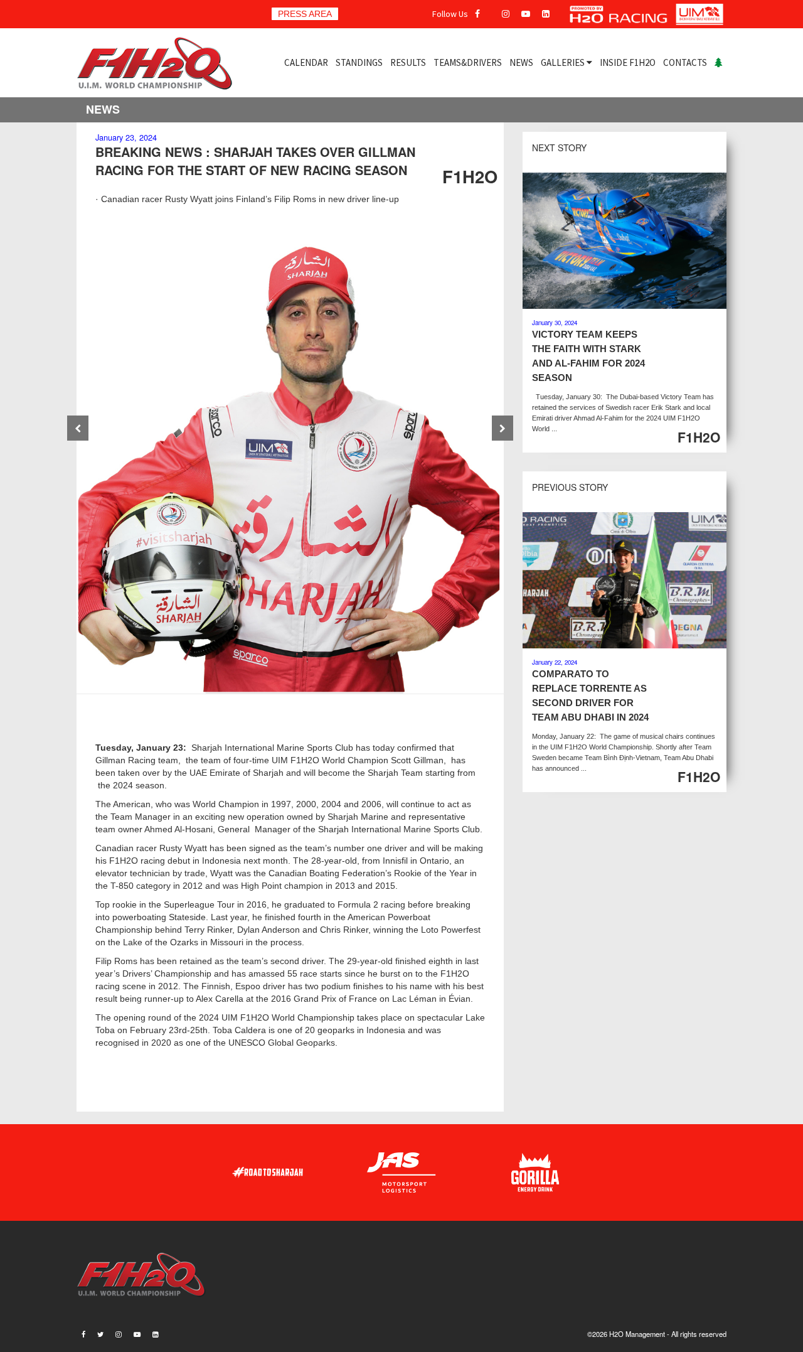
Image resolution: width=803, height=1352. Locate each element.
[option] (290, 462)
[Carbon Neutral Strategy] (718, 62)
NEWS (521, 62)
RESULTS (408, 62)
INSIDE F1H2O (628, 62)
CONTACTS (685, 62)
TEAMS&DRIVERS (467, 62)
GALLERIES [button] (564, 62)
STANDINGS (359, 62)
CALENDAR (306, 62)
